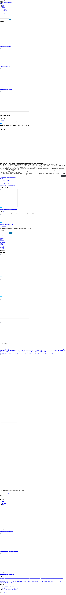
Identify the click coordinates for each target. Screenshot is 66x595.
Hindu (33, 351)
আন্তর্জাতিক (3, 7)
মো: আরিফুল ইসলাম (5, 592)
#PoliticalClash (19, 578)
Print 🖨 (63, 175)
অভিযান (61, 351)
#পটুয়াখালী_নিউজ (57, 350)
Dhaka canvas (4, 211)
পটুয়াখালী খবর (36, 353)
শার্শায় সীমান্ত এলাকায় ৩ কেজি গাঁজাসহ (4, 113)
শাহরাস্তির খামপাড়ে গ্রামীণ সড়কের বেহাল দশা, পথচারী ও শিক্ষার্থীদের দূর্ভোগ (9, 551)
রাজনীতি (3, 6)
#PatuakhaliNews (16, 578)
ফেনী (45, 353)
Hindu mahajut (38, 351)
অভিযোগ (38, 581)
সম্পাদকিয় (2, 247)
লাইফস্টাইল (5, 11)
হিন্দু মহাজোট (52, 353)
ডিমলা (19, 353)
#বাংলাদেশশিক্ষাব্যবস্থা (4, 351)
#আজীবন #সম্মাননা (25, 578)
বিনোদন (1, 243)
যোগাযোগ (5, 12)
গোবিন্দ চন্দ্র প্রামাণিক (7, 353)
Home (3, 120)
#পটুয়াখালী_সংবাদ (62, 350)
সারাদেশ (3, 5)
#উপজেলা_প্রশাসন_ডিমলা (33, 578)
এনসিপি (2, 353)
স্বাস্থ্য (4, 13)
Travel (1, 237)
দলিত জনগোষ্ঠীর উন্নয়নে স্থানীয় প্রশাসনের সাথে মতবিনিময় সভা (9, 589)
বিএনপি (48, 353)
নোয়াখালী (31, 353)
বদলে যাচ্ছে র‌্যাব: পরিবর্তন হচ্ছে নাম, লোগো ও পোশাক (6, 224)
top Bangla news (53, 351)
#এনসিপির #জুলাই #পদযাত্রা (43, 578)
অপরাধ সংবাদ (58, 351)
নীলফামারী (27, 353)
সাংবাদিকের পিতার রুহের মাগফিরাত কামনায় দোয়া (5, 46)
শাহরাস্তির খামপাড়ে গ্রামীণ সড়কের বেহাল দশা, (5, 66)
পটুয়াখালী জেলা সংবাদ (41, 353)
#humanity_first (11, 578)
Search (11, 232)
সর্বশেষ (3, 4)
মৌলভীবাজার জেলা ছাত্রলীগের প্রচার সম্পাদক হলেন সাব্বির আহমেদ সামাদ (8, 209)
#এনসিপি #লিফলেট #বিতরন (38, 578)
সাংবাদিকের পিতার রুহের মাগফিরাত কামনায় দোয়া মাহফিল (6, 531)
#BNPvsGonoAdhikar (7, 578)
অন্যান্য (3, 8)
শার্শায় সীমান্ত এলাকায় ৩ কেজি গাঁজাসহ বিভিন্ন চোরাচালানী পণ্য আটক (8, 345)
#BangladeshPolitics (2, 578)
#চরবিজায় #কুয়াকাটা (7, 349)
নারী (22, 353)
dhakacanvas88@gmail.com (6, 493)
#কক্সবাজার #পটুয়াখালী (47, 578)
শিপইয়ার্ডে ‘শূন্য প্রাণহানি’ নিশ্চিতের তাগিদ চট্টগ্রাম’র (6, 89)
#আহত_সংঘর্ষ (28, 578)
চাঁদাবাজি (12, 353)
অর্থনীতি (5, 9)
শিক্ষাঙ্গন (2, 246)
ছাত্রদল (16, 353)
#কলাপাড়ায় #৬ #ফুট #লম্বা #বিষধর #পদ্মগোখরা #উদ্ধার (53, 578)
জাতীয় (1, 241)
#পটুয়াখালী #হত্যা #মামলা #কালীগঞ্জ (51, 350)
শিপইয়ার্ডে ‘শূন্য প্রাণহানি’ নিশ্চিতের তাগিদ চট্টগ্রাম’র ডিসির (7, 574)
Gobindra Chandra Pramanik (25, 351)
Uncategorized (3, 238)
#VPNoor (22, 578)
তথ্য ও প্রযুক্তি (6, 10)
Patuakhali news (45, 351)
